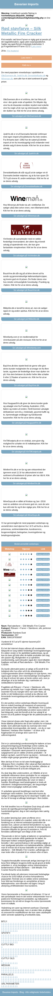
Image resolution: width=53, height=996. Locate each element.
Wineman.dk (7, 79)
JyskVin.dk (22, 75)
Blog (22, 992)
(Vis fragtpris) (13, 51)
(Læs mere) (36, 46)
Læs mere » (26, 58)
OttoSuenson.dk (8, 75)
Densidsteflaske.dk (36, 75)
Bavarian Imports (26, 4)
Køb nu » (26, 65)
